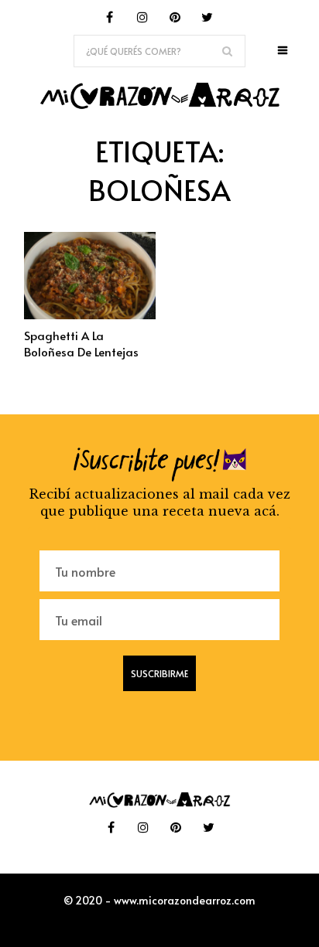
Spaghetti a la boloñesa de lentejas (81, 343)
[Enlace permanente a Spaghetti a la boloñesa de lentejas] (90, 314)
